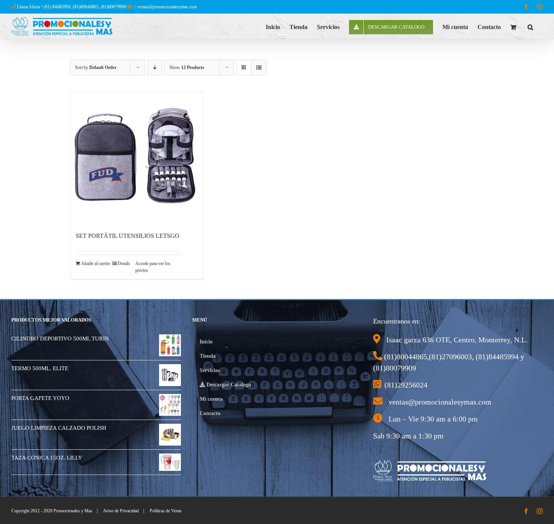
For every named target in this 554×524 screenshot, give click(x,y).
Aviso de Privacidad (121, 510)
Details (124, 263)
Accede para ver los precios (152, 267)
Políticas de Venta (165, 510)
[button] (530, 26)
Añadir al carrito (95, 263)
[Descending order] (154, 67)
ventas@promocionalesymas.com (167, 6)
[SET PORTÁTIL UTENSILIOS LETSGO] (136, 158)
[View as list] (258, 67)
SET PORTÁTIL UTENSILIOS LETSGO (127, 236)
